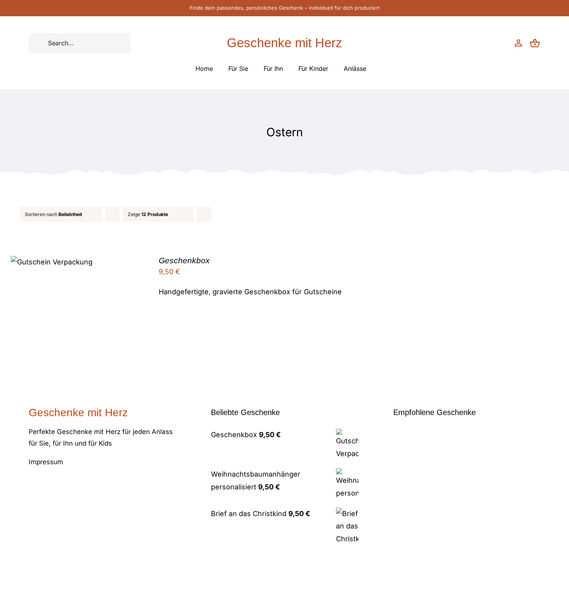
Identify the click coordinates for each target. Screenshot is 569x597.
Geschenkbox (184, 260)
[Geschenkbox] (52, 262)
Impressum (46, 462)
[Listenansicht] (219, 214)
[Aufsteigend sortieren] (112, 214)
